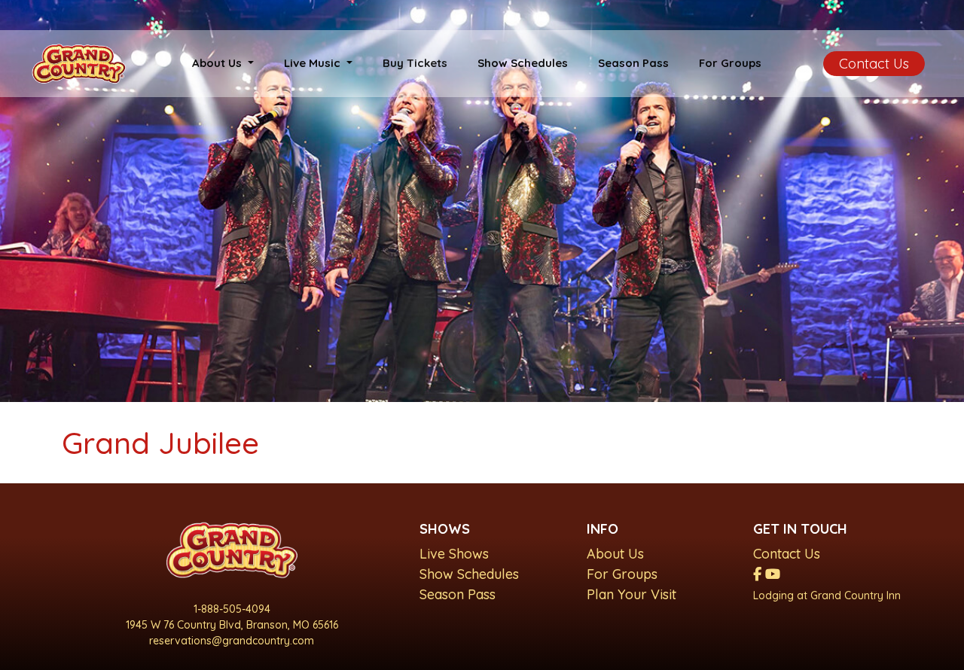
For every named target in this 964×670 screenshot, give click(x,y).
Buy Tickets (415, 63)
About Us (615, 553)
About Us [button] (218, 63)
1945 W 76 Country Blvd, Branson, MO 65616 (232, 625)
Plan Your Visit (631, 594)
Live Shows (454, 553)
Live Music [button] (313, 63)
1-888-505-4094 (232, 609)
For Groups (730, 63)
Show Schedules (522, 63)
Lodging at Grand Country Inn (827, 595)
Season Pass (633, 63)
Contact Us (874, 63)
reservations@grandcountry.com (231, 640)
